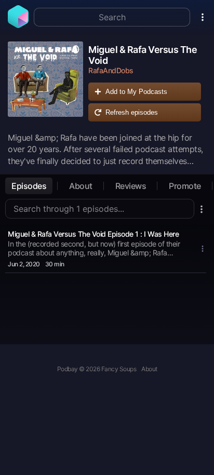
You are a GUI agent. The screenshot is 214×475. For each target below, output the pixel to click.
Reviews (130, 186)
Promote (185, 186)
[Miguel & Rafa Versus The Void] (45, 84)
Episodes (28, 186)
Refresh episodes (131, 112)
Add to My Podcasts (136, 92)
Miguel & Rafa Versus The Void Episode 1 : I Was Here (93, 233)
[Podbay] (18, 25)
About (80, 186)
